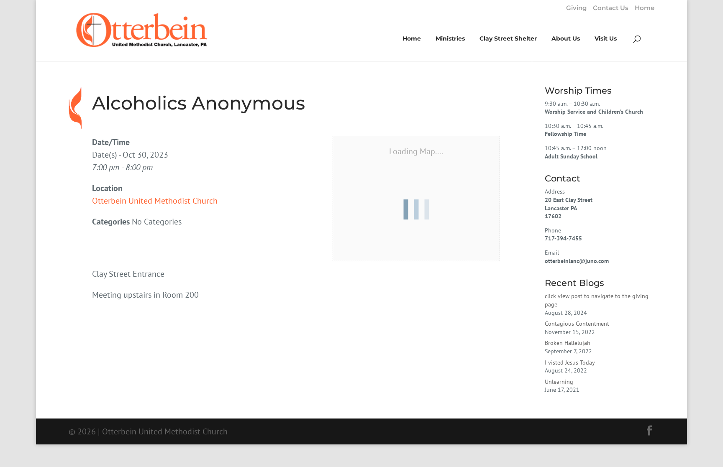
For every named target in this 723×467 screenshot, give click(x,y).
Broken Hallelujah (567, 343)
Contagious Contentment (577, 323)
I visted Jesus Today (570, 362)
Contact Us (610, 8)
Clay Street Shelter (508, 39)
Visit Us (606, 39)
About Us (565, 39)
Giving (576, 8)
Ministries (450, 39)
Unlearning (559, 381)
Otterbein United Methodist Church (155, 200)
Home (644, 8)
